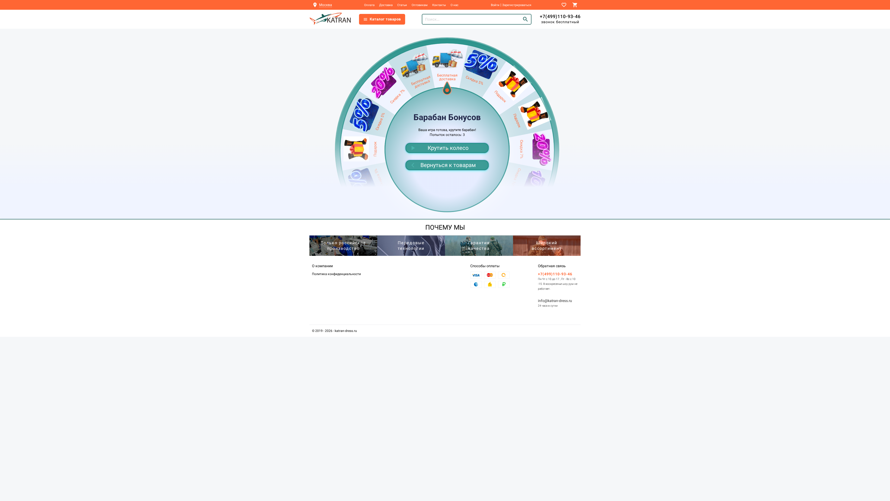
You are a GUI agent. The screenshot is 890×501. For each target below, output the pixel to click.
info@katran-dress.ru (555, 301)
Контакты (439, 5)
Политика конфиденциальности (336, 274)
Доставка (386, 5)
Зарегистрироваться (516, 5)
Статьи (402, 5)
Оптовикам (420, 5)
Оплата (369, 5)
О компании (322, 266)
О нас (454, 5)
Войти (495, 5)
